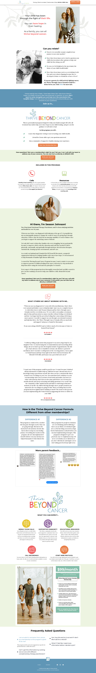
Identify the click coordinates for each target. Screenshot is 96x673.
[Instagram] (60, 664)
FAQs (55, 2)
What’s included (42, 2)
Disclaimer (48, 664)
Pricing (35, 2)
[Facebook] (57, 664)
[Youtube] (63, 664)
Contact (39, 664)
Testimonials (50, 2)
